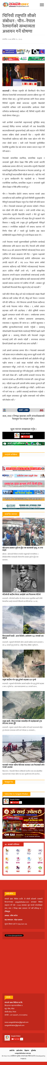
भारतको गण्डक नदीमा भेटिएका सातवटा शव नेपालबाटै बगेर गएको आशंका (23, 766)
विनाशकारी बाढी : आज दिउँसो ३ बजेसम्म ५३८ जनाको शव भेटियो (23, 637)
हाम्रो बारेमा (19, 1050)
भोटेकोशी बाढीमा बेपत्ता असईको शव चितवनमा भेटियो (21, 594)
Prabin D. (23, 1058)
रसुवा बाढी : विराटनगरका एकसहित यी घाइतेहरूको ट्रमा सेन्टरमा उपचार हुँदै (22, 722)
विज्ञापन (26, 1050)
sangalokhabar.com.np (23, 1053)
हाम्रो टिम (12, 1050)
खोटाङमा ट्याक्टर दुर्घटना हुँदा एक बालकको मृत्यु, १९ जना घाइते (22, 549)
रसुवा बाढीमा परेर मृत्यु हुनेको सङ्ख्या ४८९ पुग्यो (19, 679)
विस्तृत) (7, 911)
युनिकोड (33, 1050)
